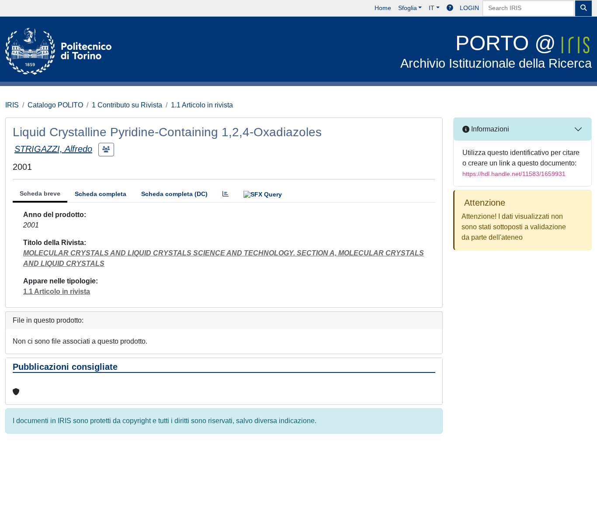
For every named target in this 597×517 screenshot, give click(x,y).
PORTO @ (496, 50)
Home (383, 7)
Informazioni (489, 129)
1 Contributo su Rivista (127, 105)
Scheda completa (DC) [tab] (174, 193)
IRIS (12, 105)
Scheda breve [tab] (40, 193)
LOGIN (469, 7)
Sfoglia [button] (407, 7)
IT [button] (431, 7)
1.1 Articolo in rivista (202, 105)
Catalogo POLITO (55, 105)
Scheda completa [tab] (100, 193)
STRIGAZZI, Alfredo (53, 149)
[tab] (225, 194)
